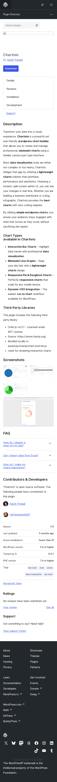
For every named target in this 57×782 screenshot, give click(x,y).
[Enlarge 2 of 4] (49, 369)
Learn (6, 677)
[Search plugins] (37, 25)
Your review (10, 607)
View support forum (14, 630)
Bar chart (32, 568)
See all (50, 607)
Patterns (35, 667)
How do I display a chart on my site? (14, 444)
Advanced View (12, 583)
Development (14, 105)
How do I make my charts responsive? (14, 466)
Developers (9, 688)
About (6, 650)
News (6, 656)
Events (34, 683)
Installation (12, 96)
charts (50, 568)
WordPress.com (14, 704)
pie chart (48, 574)
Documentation (12, 683)
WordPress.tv (12, 694)
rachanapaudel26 (20, 514)
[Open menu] (52, 4)
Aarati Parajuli (15, 59)
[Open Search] (42, 4)
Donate (36, 688)
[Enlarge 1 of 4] (23, 369)
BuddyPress (11, 721)
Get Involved (37, 677)
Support (11, 113)
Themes (34, 656)
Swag (35, 694)
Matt (7, 710)
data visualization (34, 574)
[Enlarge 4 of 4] (49, 401)
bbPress (9, 715)
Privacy (7, 667)
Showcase (36, 650)
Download (10, 68)
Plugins (34, 661)
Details (10, 80)
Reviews (11, 88)
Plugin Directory (11, 14)
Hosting (7, 661)
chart (41, 568)
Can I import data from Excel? (20, 455)
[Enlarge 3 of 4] (23, 387)
